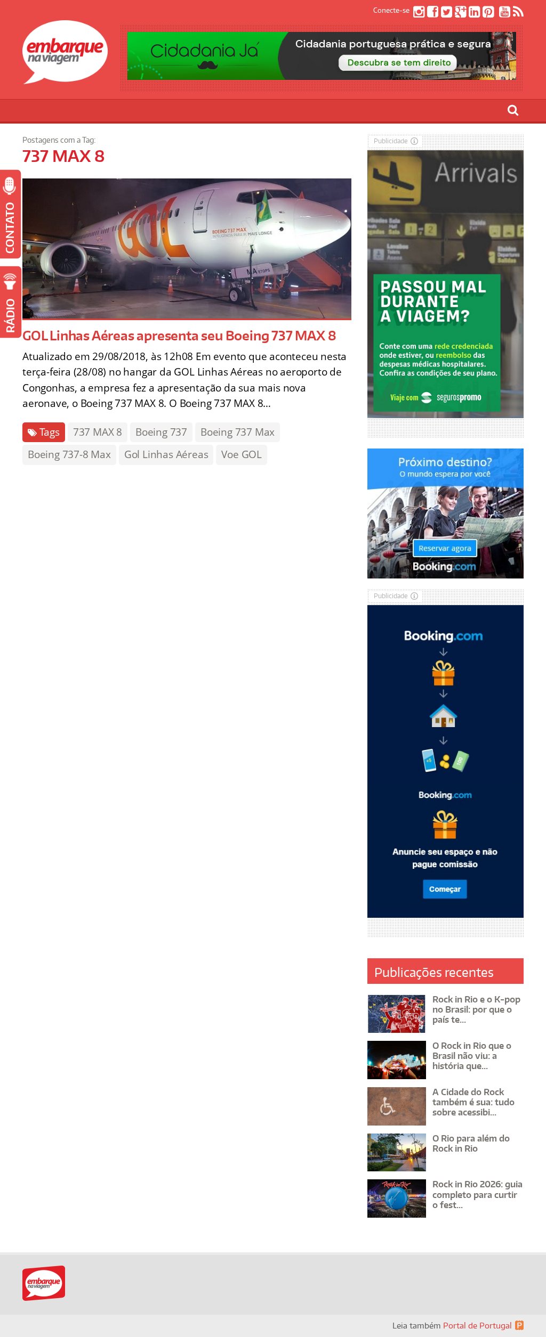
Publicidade (391, 141)
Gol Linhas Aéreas (166, 454)
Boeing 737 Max (237, 432)
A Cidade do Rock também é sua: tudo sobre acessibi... (473, 1102)
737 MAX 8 (97, 432)
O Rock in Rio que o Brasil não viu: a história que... (471, 1055)
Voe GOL (241, 454)
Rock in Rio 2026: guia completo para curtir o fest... (477, 1194)
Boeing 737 (161, 432)
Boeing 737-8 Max (69, 454)
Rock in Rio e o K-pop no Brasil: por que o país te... (476, 1009)
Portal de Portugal (477, 1325)
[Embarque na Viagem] (65, 78)
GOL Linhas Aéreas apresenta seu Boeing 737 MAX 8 (179, 335)
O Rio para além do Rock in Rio (471, 1143)
